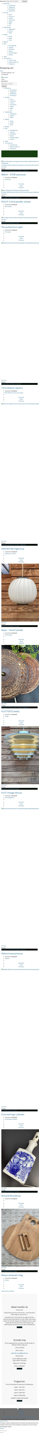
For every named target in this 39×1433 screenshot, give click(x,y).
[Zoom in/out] (6, 1430)
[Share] (2, 1430)
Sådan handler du (13, 62)
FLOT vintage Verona (11, 792)
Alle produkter (33, 1417)
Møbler (6, 34)
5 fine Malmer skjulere (12, 387)
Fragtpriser (12, 64)
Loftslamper (12, 5)
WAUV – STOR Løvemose (13, 174)
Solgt (5, 56)
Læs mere (19, 1327)
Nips (5, 43)
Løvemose (8, 179)
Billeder (6, 42)
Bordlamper (12, 9)
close (1, 71)
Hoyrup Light (8, 635)
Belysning (6, 3)
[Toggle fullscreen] (4, 1430)
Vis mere (3, 167)
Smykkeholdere (13, 53)
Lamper (11, 18)
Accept (2, 1428)
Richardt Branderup (11, 1195)
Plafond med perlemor (12, 953)
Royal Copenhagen (18, 393)
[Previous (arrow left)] (0, 1432)
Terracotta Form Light (12, 227)
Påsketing (11, 49)
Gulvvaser (11, 16)
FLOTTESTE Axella (10, 711)
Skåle (10, 23)
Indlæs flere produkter (7, 1291)
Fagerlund (8, 553)
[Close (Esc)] (0, 1430)
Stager (10, 22)
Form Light (8, 232)
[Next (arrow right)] (2, 1432)
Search (25, 1)
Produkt (19, 170)
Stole (10, 40)
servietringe (8, 1119)
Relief (10, 33)
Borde (10, 36)
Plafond (7, 958)
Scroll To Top (3, 1421)
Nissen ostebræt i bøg (12, 1275)
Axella (6, 716)
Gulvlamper (12, 11)
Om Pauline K (7, 58)
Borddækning (12, 45)
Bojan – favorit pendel (12, 630)
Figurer (11, 51)
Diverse (11, 54)
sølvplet (14, 1119)
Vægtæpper (12, 29)
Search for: (3, 1)
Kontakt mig (12, 60)
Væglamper (12, 7)
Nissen (7, 1280)
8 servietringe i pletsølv (12, 1114)
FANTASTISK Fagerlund (12, 548)
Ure (10, 25)
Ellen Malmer (8, 393)
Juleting (11, 47)
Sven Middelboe (9, 797)
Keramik (6, 12)
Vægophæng (7, 27)
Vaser (10, 14)
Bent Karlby (8, 206)
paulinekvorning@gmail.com (19, 1353)
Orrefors (13, 553)
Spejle (10, 38)
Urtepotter (12, 20)
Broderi (11, 31)
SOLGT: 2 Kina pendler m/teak (16, 201)
